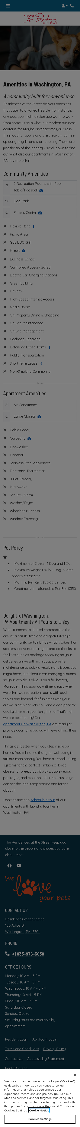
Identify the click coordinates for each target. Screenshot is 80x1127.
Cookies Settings (40, 1119)
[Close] (75, 1075)
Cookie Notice (39, 1110)
